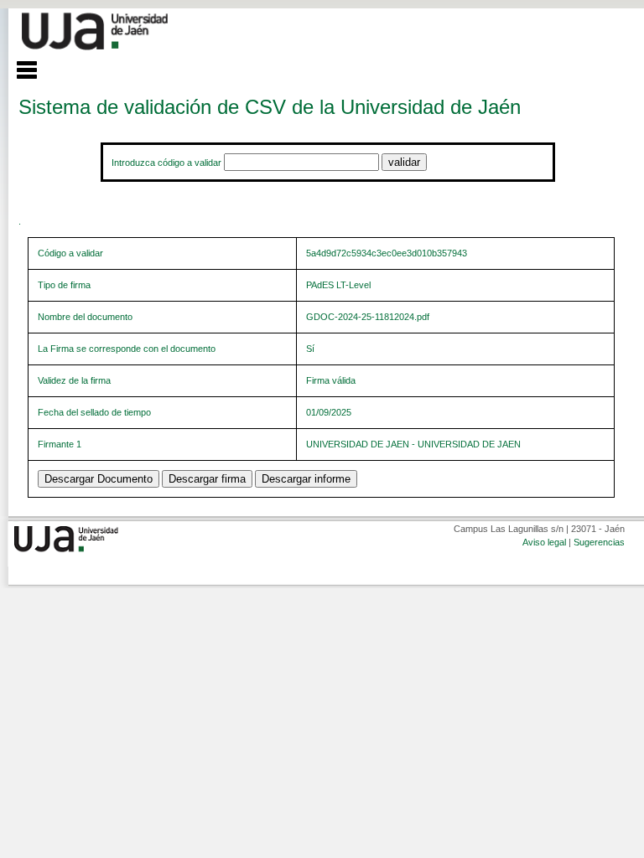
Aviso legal (544, 542)
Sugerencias (599, 542)
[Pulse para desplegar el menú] (18, 68)
